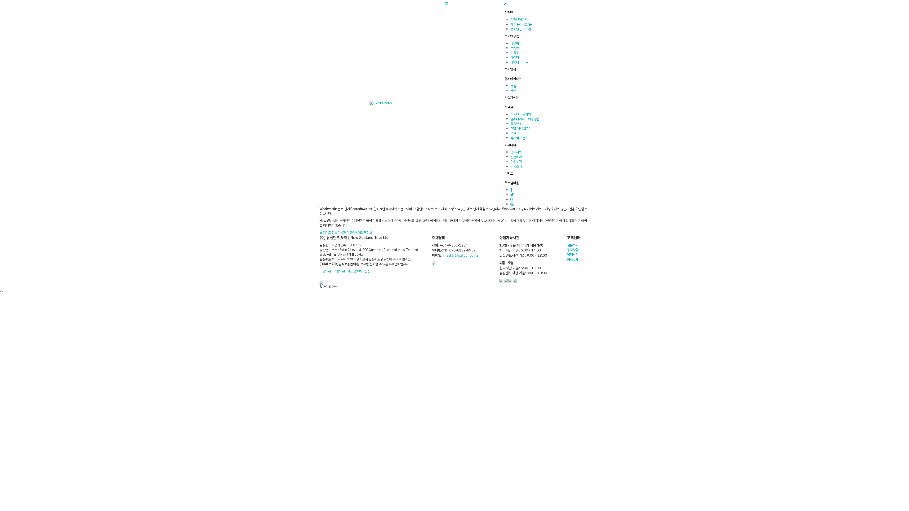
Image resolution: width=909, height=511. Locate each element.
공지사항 (516, 152)
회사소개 (516, 166)
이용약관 (325, 271)
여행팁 (356, 232)
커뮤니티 (510, 145)
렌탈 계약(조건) (520, 128)
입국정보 (366, 232)
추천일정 (510, 69)
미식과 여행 (344, 232)
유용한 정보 (517, 123)
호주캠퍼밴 (511, 183)
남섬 (513, 90)
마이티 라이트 (519, 62)
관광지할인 (511, 97)
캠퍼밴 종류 (511, 36)
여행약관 (339, 271)
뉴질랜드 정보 (328, 232)
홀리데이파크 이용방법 (524, 119)
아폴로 (514, 52)
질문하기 (516, 156)
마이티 (514, 57)
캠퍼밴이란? (518, 19)
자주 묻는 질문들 (521, 24)
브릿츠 (514, 48)
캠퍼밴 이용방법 (520, 114)
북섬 (513, 86)
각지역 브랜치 (519, 138)
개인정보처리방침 (359, 271)
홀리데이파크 (512, 78)
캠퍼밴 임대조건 (520, 29)
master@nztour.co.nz (460, 255)
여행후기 (516, 161)
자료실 (508, 107)
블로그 (514, 133)
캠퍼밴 (508, 12)
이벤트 (508, 173)
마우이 (514, 43)
